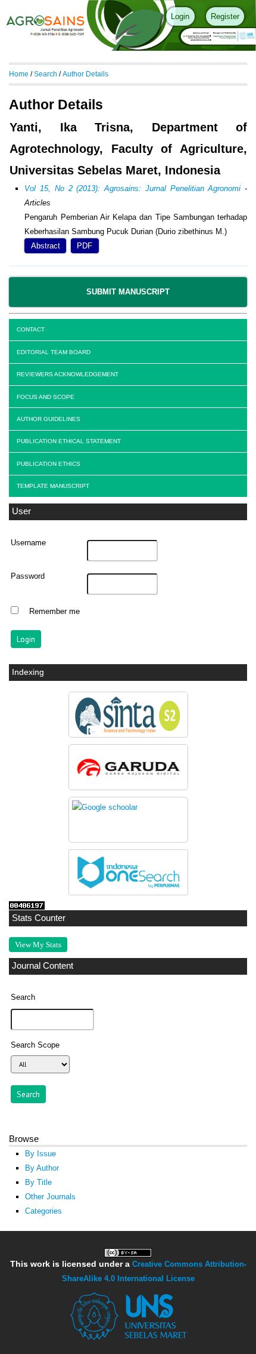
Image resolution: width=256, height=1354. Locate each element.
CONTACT (31, 329)
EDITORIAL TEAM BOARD (53, 352)
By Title (38, 1182)
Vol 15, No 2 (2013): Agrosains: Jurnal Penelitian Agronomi (132, 188)
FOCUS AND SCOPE (45, 397)
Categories (43, 1210)
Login (180, 16)
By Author (42, 1167)
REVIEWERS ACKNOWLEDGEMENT (67, 374)
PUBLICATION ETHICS (48, 463)
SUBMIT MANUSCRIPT (128, 291)
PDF (84, 245)
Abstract (45, 245)
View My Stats (38, 944)
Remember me (54, 611)
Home (19, 74)
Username (28, 543)
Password (28, 576)
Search (45, 74)
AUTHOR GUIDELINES (48, 419)
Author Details (85, 74)
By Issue (40, 1153)
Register (225, 16)
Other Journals (50, 1196)
